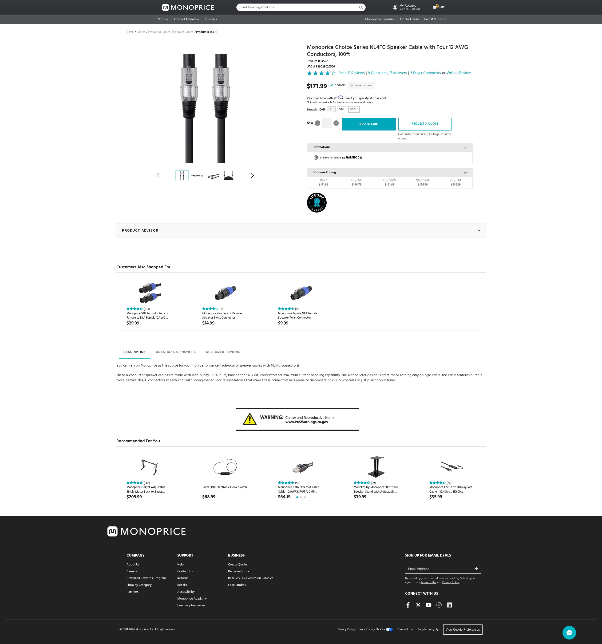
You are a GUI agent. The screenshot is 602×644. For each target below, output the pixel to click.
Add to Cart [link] (369, 124)
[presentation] (134, 352)
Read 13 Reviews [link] (352, 73)
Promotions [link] (321, 147)
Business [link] (211, 19)
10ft (342, 109)
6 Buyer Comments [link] (425, 73)
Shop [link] (161, 19)
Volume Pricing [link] (324, 172)
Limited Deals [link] (409, 19)
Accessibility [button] (186, 591)
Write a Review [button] (459, 73)
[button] (406, 7)
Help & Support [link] (435, 19)
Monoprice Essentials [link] (380, 19)
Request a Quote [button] (425, 123)
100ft (354, 109)
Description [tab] (134, 352)
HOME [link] (130, 32)
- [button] (317, 123)
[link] (188, 7)
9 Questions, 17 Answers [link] (387, 73)
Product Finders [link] (185, 19)
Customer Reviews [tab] (223, 352)
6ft (331, 109)
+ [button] (336, 123)
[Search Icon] (360, 7)
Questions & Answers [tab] (176, 352)
